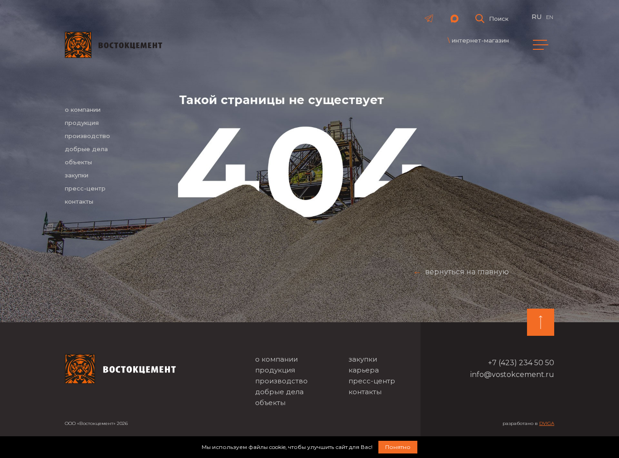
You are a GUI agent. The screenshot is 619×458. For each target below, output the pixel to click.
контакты (79, 201)
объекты (78, 162)
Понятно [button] (398, 447)
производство (87, 135)
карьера (363, 370)
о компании (83, 109)
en (549, 17)
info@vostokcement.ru (512, 374)
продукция (82, 122)
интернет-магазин (480, 40)
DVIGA (546, 423)
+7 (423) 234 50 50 (521, 362)
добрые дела (86, 149)
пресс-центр (85, 188)
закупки (76, 175)
